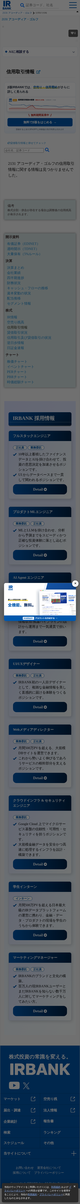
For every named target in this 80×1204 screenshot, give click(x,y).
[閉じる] (75, 583)
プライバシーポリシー (51, 1194)
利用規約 (56, 1187)
